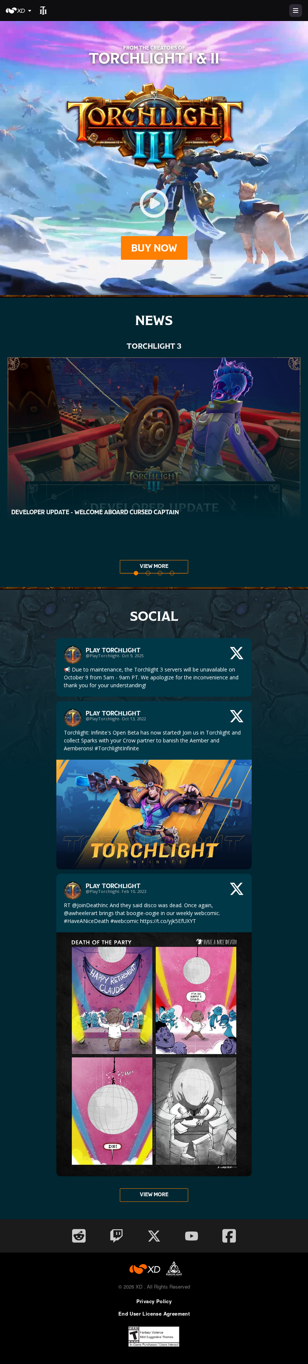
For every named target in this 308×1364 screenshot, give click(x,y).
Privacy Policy (154, 1301)
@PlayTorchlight (102, 655)
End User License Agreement (154, 1313)
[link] (154, 667)
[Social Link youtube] (191, 1236)
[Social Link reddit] (79, 1236)
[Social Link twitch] (116, 1236)
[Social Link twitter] (154, 1236)
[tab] (136, 573)
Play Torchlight (113, 650)
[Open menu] (295, 10)
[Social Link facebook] (229, 1236)
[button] (19, 11)
